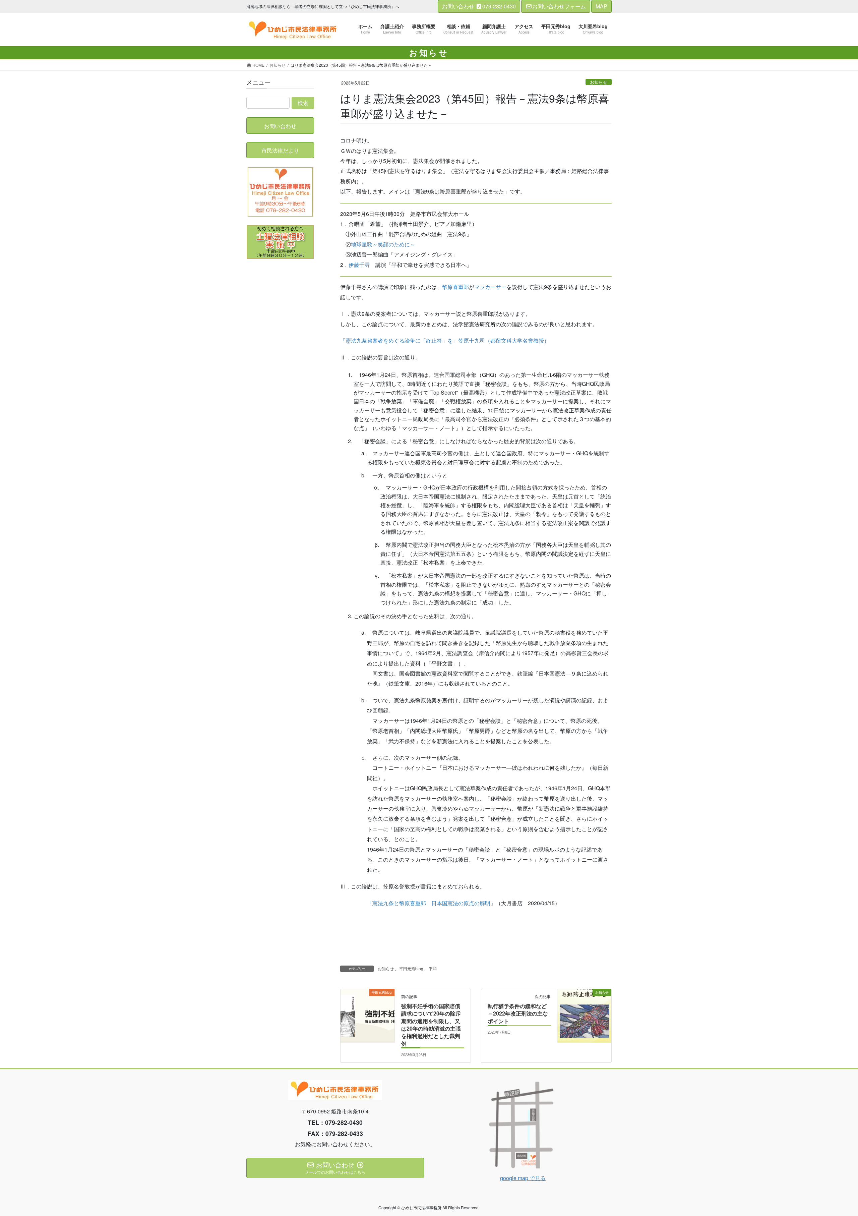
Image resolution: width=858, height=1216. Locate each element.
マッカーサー (490, 287)
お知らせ (598, 82)
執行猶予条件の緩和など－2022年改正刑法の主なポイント (518, 1013)
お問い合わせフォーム (559, 6)
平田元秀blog (411, 968)
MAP (601, 6)
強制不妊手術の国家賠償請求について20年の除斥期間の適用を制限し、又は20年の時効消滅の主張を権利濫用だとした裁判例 (431, 1024)
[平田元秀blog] (367, 1038)
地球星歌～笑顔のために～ (383, 244)
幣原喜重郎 (455, 287)
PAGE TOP (833, 1173)
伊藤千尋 (359, 265)
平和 (433, 968)
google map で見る (523, 1178)
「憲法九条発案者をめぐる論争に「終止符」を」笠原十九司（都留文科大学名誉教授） (444, 340)
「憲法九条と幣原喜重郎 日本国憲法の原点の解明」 (431, 903)
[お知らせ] (584, 1038)
